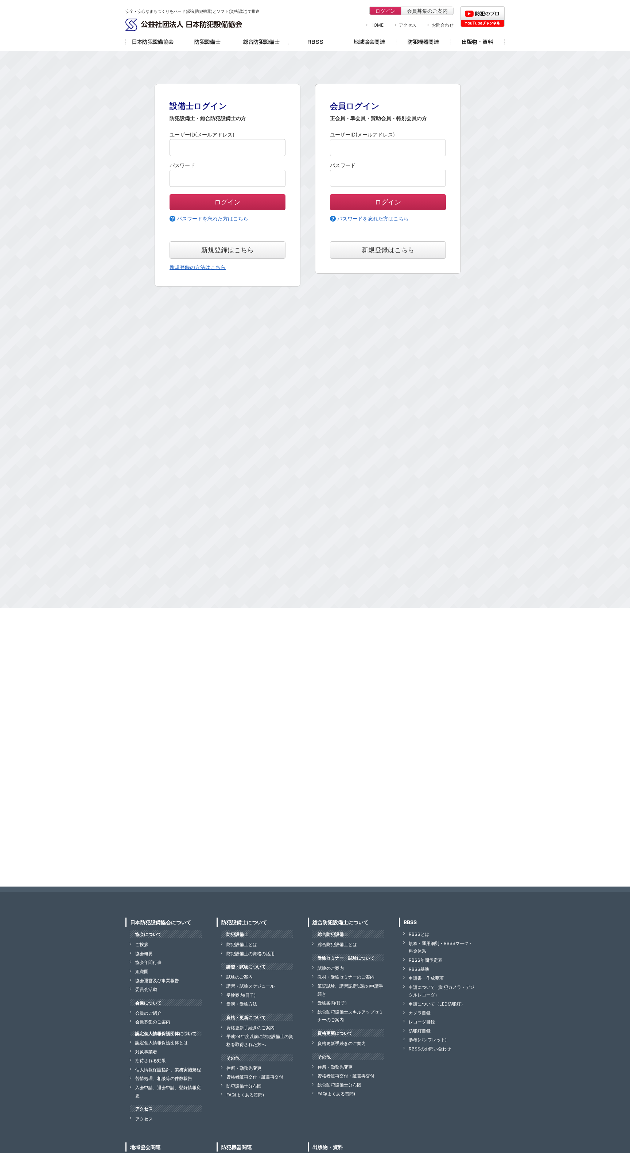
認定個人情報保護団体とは (161, 1042)
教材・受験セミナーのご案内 (346, 977)
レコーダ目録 (422, 1022)
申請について (437, 1004)
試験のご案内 (239, 977)
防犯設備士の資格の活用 (250, 953)
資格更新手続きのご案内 (250, 1027)
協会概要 (144, 953)
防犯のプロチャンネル (482, 16)
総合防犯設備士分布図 (339, 1085)
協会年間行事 (148, 962)
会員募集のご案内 (427, 11)
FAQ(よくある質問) (245, 1095)
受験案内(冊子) (241, 995)
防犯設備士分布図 (243, 1086)
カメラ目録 (420, 1013)
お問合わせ (443, 25)
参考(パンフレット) (428, 1039)
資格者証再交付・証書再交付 (254, 1077)
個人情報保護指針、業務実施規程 (168, 1069)
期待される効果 (150, 1060)
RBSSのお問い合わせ (430, 1049)
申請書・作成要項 (426, 978)
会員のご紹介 (148, 1013)
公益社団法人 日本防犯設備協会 (183, 25)
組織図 (141, 971)
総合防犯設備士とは (337, 944)
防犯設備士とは (241, 944)
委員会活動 (146, 989)
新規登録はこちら (227, 250)
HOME (377, 25)
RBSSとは (419, 934)
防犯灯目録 (420, 1031)
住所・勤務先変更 (243, 1068)
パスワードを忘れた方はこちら (212, 218)
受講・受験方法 (241, 1004)
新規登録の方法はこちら (198, 267)
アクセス (407, 25)
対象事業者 (146, 1051)
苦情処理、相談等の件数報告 (163, 1078)
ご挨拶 (141, 944)
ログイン (385, 11)
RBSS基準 (419, 969)
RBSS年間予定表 (425, 960)
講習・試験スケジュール (250, 986)
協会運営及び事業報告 (157, 980)
